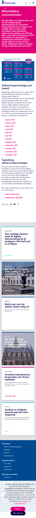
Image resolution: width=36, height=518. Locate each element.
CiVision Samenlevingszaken (13, 447)
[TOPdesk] (25, 2)
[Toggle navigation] (33, 3)
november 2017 (11, 152)
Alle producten (8, 456)
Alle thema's (8, 469)
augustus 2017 (11, 142)
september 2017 (12, 145)
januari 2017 (10, 120)
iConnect (7, 453)
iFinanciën (7, 450)
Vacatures (7, 477)
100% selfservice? (12, 194)
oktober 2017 (11, 148)
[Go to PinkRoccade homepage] (8, 2)
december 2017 (11, 155)
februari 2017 (11, 123)
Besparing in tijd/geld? (14, 197)
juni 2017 (9, 136)
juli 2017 (9, 139)
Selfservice (7, 466)
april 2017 (9, 129)
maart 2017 (10, 126)
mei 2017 (9, 132)
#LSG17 (4, 8)
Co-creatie (7, 463)
